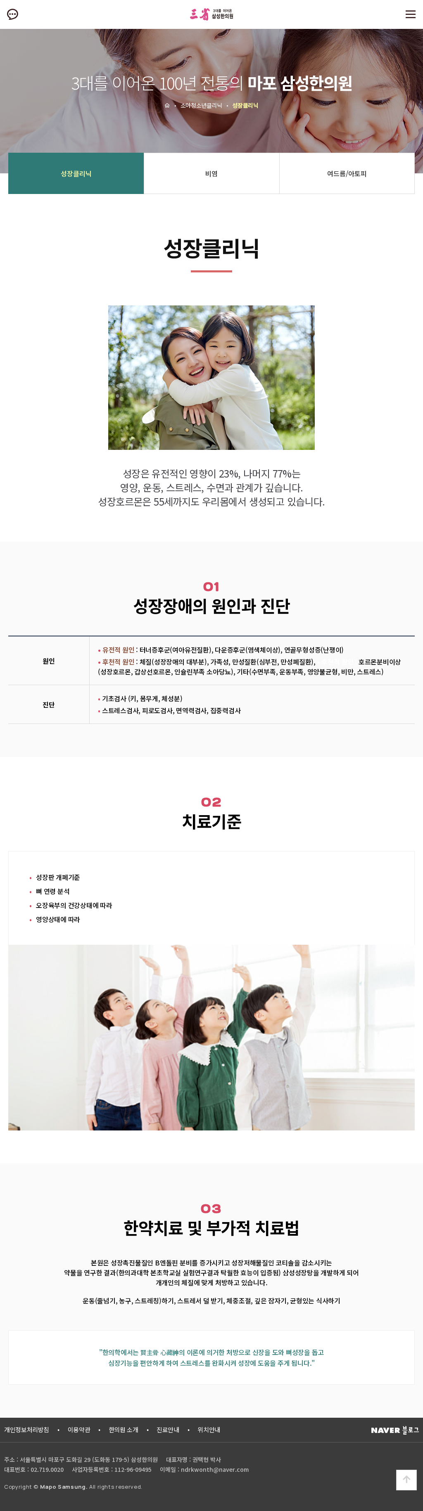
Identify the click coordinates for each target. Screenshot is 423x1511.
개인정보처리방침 (26, 1429)
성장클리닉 (76, 173)
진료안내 (168, 1429)
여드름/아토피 (347, 173)
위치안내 (208, 1429)
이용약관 (79, 1429)
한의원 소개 (123, 1429)
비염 (211, 173)
